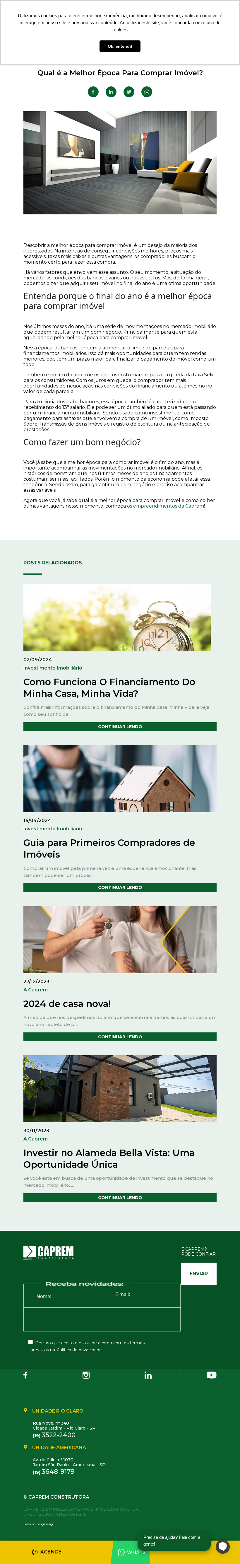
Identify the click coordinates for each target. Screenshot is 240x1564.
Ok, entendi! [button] (120, 46)
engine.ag (45, 1524)
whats (136, 1552)
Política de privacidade (79, 1350)
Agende (50, 1552)
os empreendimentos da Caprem (165, 506)
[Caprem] (51, 1252)
